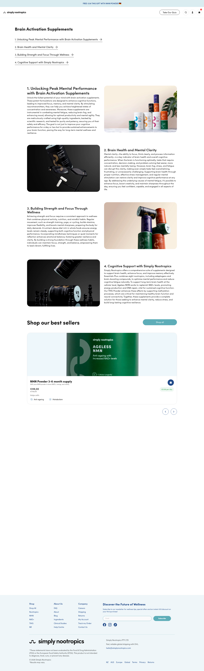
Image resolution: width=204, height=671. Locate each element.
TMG (31, 623)
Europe (119, 662)
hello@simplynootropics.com (118, 648)
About (56, 612)
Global (127, 662)
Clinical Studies (60, 623)
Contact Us (82, 627)
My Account (83, 619)
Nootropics (33, 612)
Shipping (82, 612)
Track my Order (84, 623)
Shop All (32, 608)
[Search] (186, 12)
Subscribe (162, 618)
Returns (81, 615)
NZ (107, 662)
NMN (31, 615)
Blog (56, 615)
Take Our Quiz (170, 12)
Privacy (142, 662)
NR (30, 627)
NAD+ (31, 619)
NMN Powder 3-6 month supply (51, 381)
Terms (134, 662)
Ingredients (59, 619)
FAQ (55, 608)
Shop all (160, 322)
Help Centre (59, 627)
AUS (112, 662)
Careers (81, 608)
